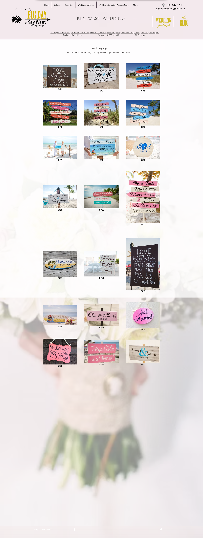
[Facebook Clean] (161, 529)
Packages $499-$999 (73, 35)
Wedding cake (132, 32)
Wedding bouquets (116, 32)
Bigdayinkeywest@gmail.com (171, 8)
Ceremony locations (80, 32)
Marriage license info (60, 32)
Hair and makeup (98, 32)
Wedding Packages (150, 32)
